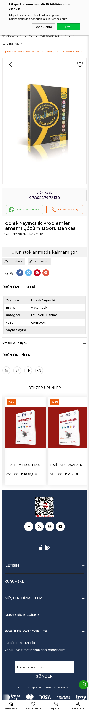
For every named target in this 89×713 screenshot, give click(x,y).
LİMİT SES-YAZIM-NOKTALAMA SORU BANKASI (68, 465)
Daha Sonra (43, 27)
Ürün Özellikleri (18, 287)
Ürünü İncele (15, 473)
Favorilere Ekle (33, 473)
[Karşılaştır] (17, 370)
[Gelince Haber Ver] (39, 370)
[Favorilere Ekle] (79, 64)
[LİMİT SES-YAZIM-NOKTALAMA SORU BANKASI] (68, 427)
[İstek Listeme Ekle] (6, 370)
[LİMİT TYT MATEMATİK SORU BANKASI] (25, 427)
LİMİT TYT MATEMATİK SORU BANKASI (25, 465)
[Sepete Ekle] (42, 473)
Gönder (44, 676)
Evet (68, 27)
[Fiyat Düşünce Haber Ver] (28, 370)
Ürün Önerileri (16, 355)
